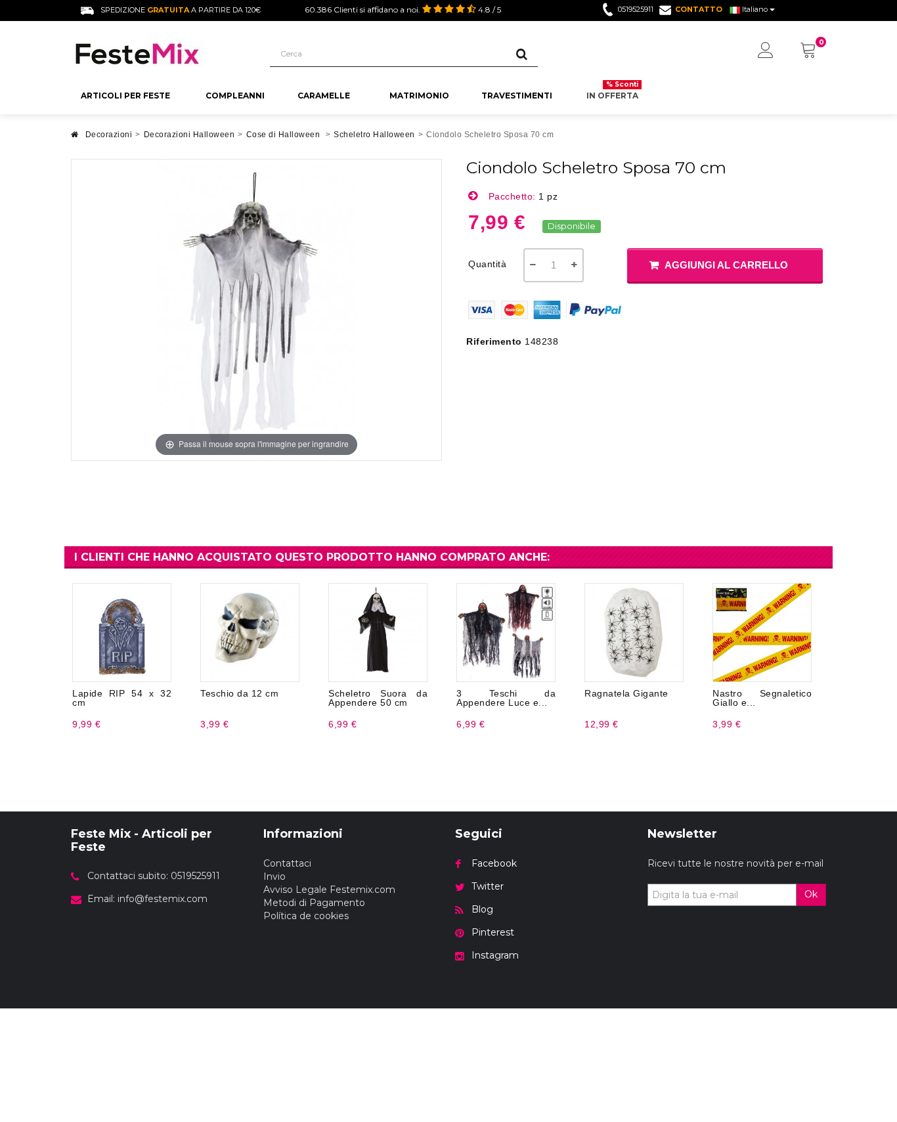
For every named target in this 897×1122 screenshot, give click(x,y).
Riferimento (494, 341)
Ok (811, 894)
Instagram (495, 955)
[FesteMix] (160, 54)
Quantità (487, 264)
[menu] (766, 51)
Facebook (494, 863)
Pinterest (492, 932)
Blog (482, 909)
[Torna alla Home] (75, 138)
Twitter (487, 886)
